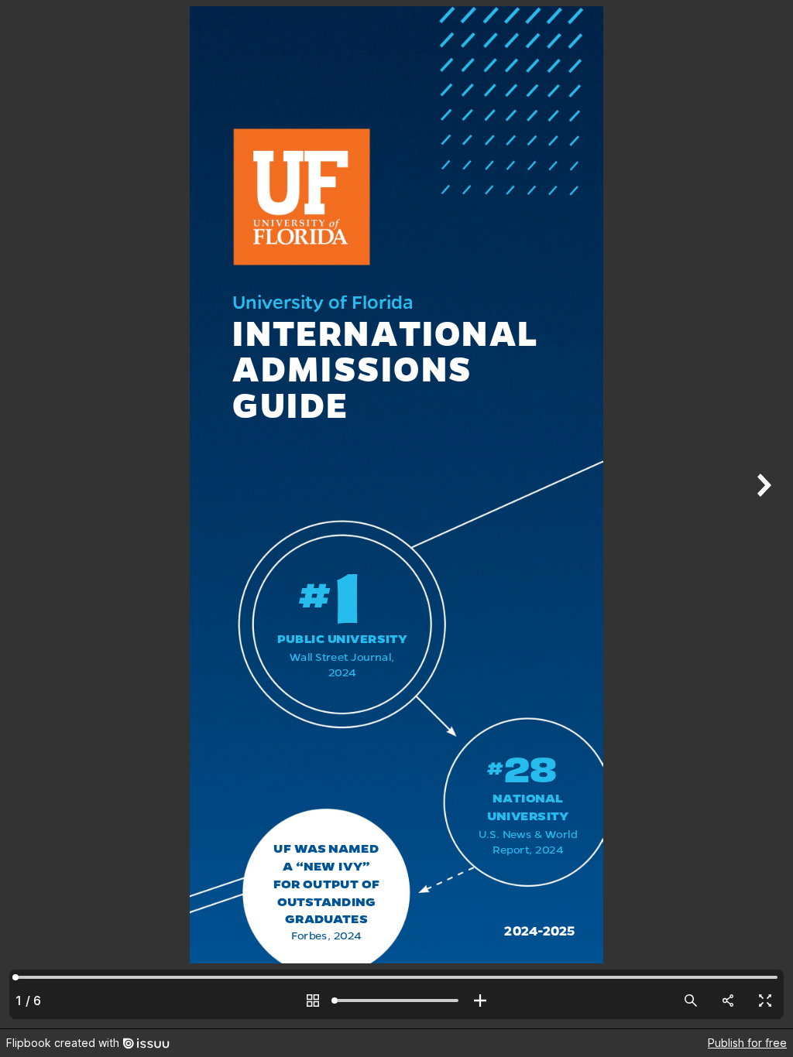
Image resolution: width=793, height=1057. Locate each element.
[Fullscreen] (765, 1000)
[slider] (396, 1000)
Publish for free (747, 1042)
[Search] (690, 1000)
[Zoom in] (480, 1000)
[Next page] (762, 514)
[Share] (727, 1000)
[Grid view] (312, 1000)
